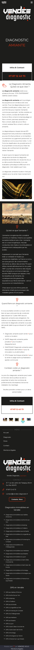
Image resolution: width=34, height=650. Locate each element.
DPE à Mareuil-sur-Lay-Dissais (15, 639)
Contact (6, 445)
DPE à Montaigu (11, 632)
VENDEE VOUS (23, 646)
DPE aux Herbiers (11, 617)
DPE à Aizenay (10, 598)
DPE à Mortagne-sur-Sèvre (14, 636)
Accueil (6, 432)
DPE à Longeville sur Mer (13, 607)
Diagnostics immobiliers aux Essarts (17, 553)
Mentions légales (9, 450)
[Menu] (32, 2)
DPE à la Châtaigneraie (13, 613)
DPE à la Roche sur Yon (13, 595)
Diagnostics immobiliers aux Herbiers (17, 550)
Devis (5, 441)
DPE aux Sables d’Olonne (14, 592)
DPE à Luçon (10, 623)
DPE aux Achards (11, 604)
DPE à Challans (10, 601)
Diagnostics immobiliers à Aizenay (16, 525)
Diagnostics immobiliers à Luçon (16, 556)
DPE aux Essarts (10, 620)
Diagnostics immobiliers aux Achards (17, 531)
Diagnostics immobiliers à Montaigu (17, 570)
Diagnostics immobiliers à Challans (16, 528)
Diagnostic (7, 437)
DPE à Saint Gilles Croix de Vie (15, 626)
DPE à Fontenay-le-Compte (14, 610)
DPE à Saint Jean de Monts (14, 629)
